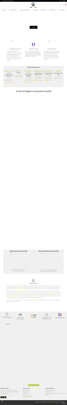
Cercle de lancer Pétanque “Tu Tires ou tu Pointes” (9, 75)
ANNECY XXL (18, 72)
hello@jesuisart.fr (28, 394)
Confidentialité (62, 401)
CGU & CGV (63, 403)
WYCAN (50, 401)
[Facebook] (60, 1)
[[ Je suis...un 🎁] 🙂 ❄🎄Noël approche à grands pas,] (20, 355)
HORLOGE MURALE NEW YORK (58, 74)
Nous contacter (25, 397)
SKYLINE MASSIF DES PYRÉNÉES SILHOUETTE (38, 74)
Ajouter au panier (8, 80)
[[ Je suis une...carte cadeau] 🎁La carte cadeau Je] (7, 355)
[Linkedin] (64, 1)
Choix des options (18, 76)
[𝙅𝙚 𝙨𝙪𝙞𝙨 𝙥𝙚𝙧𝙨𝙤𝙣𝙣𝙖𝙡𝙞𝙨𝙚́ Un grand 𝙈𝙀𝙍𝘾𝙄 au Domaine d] (33, 340)
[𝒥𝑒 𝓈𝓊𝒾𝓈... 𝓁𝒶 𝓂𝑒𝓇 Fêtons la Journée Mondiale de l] (46, 337)
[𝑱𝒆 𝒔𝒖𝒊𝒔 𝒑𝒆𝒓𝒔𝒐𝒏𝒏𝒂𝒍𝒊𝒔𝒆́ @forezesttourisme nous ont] (60, 337)
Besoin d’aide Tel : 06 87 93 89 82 (7, 0)
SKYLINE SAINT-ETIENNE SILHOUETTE (48, 74)
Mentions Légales (55, 401)
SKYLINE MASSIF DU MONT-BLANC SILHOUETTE (28, 75)
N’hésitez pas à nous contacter (6, 394)
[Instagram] (62, 1)
